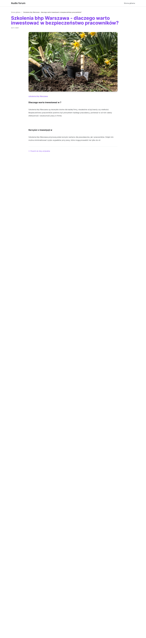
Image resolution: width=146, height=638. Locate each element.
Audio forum (18, 3)
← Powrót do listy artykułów (39, 151)
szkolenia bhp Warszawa (38, 96)
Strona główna (129, 3)
